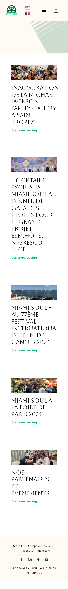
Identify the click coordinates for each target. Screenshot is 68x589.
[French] (27, 13)
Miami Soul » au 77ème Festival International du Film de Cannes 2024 (35, 324)
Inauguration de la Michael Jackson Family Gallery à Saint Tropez (35, 105)
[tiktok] (38, 560)
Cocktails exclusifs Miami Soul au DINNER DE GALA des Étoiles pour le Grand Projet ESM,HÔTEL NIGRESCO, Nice (34, 215)
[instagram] (30, 560)
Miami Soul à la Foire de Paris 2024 (31, 407)
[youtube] (46, 560)
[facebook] (21, 560)
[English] (27, 7)
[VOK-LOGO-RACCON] (11, 6)
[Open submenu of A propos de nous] (51, 546)
